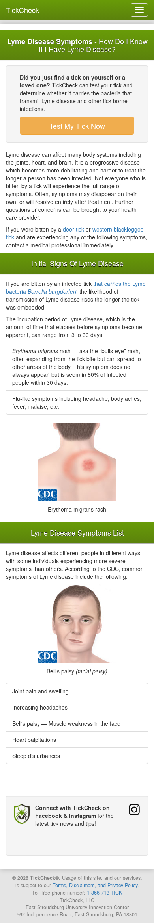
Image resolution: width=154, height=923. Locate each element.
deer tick (73, 229)
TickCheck (22, 10)
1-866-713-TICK (104, 892)
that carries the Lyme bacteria (76, 287)
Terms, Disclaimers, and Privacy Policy (95, 885)
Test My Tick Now (77, 125)
